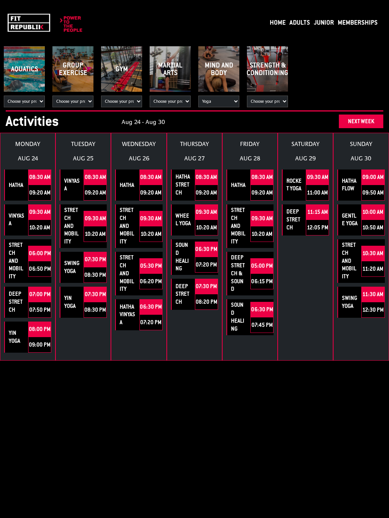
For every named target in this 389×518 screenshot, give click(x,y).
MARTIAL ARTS (170, 69)
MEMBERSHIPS (358, 22)
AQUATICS (24, 68)
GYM (121, 68)
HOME (278, 22)
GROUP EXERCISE (73, 69)
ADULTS (299, 22)
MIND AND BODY (219, 69)
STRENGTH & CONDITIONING (267, 69)
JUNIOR (324, 22)
